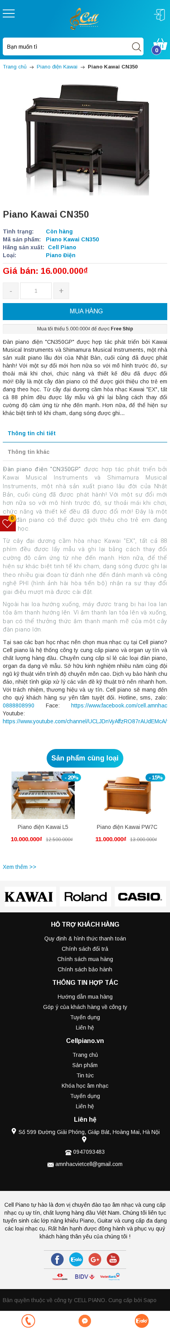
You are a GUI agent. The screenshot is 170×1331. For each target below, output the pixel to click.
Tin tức (85, 1075)
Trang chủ (85, 1055)
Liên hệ (85, 1027)
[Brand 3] (85, 896)
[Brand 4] (140, 896)
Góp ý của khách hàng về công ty (85, 1007)
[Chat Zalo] (141, 1321)
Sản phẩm (85, 1065)
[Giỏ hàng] (160, 43)
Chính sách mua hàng (85, 959)
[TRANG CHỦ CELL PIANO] (85, 18)
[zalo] (76, 1259)
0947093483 (89, 1152)
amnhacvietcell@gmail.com (89, 1164)
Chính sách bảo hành (85, 969)
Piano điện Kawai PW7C (127, 827)
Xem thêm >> (19, 867)
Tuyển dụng (85, 1017)
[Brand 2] (30, 896)
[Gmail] (95, 1259)
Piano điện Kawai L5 (43, 827)
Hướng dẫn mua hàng (85, 997)
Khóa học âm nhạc (85, 1086)
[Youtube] (113, 1259)
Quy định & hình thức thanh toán (85, 938)
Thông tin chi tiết (32, 433)
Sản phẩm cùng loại (85, 758)
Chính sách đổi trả (85, 949)
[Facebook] (57, 1259)
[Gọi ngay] (28, 1321)
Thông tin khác (28, 452)
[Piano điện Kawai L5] (43, 795)
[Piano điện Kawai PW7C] (127, 795)
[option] (43, 816)
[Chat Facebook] (85, 1321)
